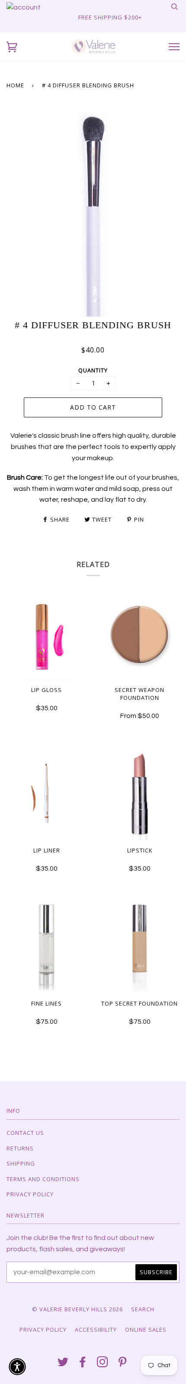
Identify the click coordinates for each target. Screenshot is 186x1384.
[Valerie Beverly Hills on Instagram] (103, 1364)
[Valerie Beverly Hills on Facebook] (83, 1364)
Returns (20, 1148)
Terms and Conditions (43, 1179)
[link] (23, 7)
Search (142, 1309)
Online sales (146, 1329)
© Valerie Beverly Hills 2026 (77, 1309)
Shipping (20, 1163)
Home (15, 85)
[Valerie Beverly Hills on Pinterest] (122, 1364)
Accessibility (96, 1329)
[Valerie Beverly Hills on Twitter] (63, 1364)
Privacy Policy (30, 1194)
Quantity (93, 370)
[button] (11, 47)
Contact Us (25, 1133)
